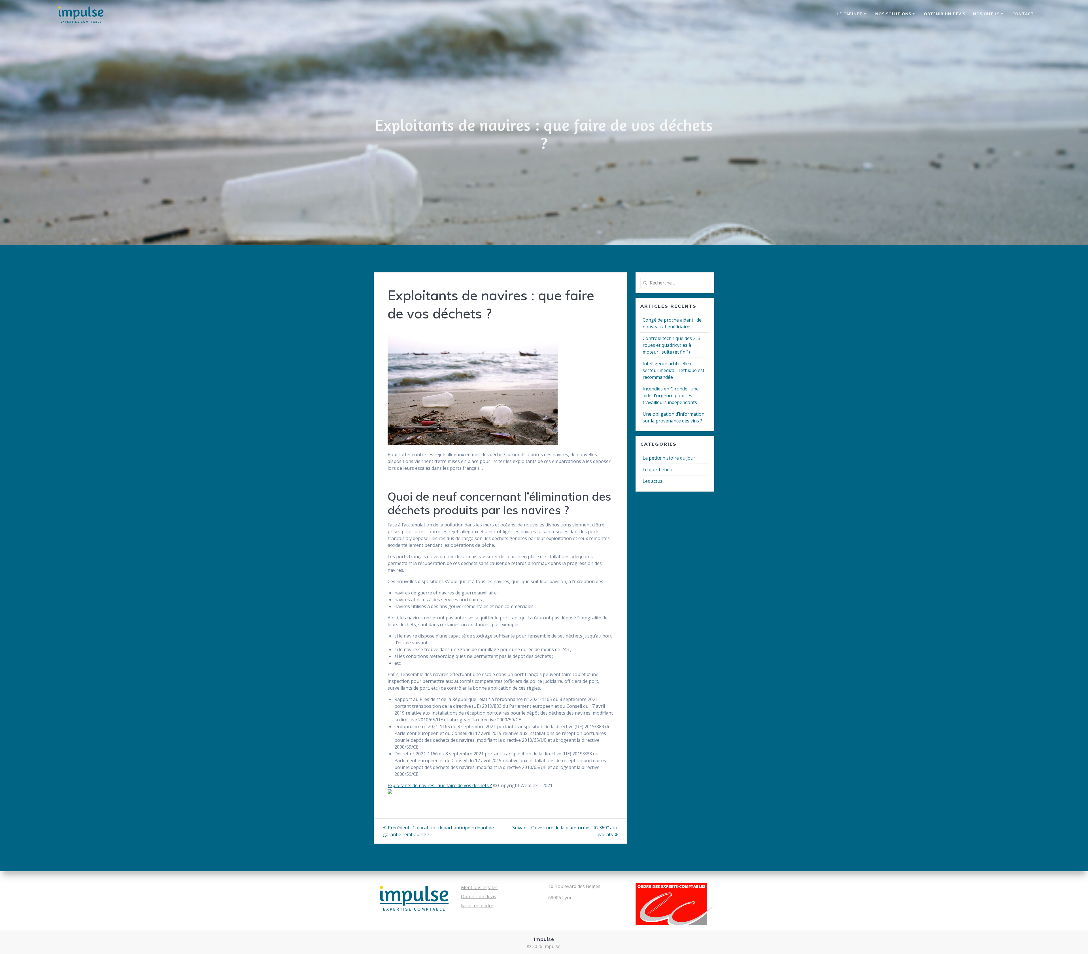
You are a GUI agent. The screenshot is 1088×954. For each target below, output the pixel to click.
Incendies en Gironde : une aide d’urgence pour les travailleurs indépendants (671, 395)
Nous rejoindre (477, 905)
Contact (1023, 13)
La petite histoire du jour (669, 458)
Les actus (652, 481)
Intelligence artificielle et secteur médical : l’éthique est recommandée (673, 370)
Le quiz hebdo (657, 469)
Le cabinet (849, 13)
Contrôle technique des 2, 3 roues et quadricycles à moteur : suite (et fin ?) (671, 345)
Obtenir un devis (944, 13)
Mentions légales (479, 887)
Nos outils (986, 13)
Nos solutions (893, 13)
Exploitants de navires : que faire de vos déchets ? (440, 785)
